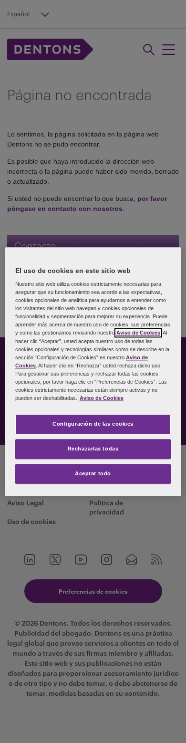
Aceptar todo (93, 473)
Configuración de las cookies (93, 424)
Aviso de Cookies (138, 333)
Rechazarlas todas (93, 448)
